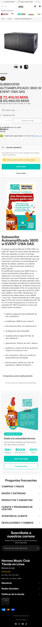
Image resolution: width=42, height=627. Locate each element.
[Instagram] (19, 624)
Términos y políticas (21, 619)
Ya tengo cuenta (21, 466)
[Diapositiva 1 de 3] (16, 67)
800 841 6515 (6, 571)
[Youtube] (23, 624)
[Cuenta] (35, 6)
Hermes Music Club (23, 615)
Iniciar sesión (21, 166)
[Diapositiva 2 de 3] (21, 67)
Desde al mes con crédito (11, 129)
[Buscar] (6, 6)
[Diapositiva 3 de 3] (26, 67)
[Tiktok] (26, 624)
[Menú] (2, 6)
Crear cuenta (21, 173)
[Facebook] (16, 624)
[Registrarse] (37, 548)
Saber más (38, 136)
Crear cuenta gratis (21, 459)
